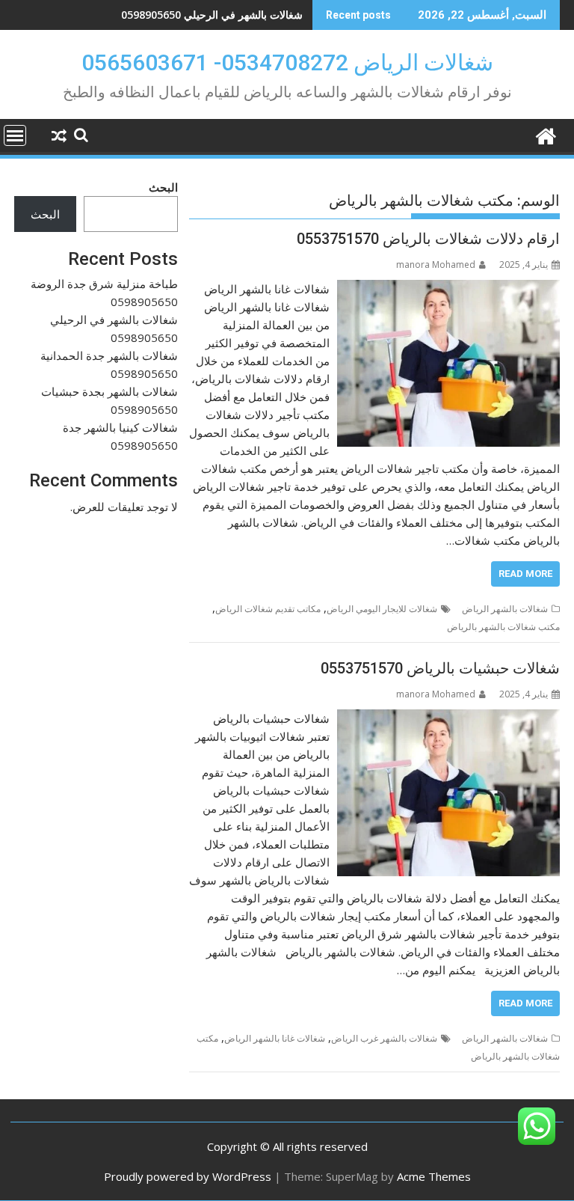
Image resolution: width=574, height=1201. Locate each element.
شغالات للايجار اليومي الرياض (382, 608)
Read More (525, 573)
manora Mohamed (435, 264)
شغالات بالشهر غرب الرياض (384, 1038)
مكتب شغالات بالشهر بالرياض (503, 626)
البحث (163, 187)
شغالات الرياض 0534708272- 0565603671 (287, 62)
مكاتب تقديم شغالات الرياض (268, 608)
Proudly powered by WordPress (187, 1176)
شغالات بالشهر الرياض (505, 608)
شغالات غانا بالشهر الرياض (274, 1038)
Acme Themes (434, 1176)
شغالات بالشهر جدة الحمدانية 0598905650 (208, 14)
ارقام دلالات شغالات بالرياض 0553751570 (428, 239)
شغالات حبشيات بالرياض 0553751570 (440, 668)
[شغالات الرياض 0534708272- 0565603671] (545, 134)
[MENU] (15, 135)
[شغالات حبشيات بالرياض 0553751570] (448, 718)
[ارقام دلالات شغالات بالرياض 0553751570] (448, 288)
